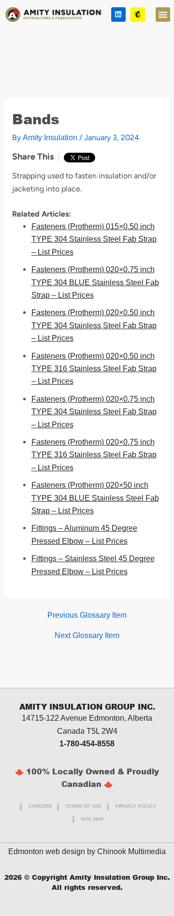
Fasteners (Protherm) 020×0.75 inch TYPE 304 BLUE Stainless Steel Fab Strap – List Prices (95, 282)
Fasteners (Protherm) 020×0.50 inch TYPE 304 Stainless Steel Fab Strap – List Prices (94, 325)
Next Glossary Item (87, 636)
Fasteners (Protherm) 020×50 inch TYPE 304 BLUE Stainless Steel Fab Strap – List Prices (95, 498)
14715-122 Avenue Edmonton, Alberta (87, 718)
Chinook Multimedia (131, 851)
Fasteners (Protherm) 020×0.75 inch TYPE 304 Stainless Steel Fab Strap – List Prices (94, 412)
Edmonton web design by (51, 851)
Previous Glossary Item (87, 615)
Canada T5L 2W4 (87, 731)
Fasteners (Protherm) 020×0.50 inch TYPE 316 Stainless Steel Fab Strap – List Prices (94, 369)
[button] (163, 14)
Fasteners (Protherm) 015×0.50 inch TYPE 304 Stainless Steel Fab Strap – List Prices (94, 239)
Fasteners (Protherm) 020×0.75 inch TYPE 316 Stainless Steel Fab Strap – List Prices (94, 455)
